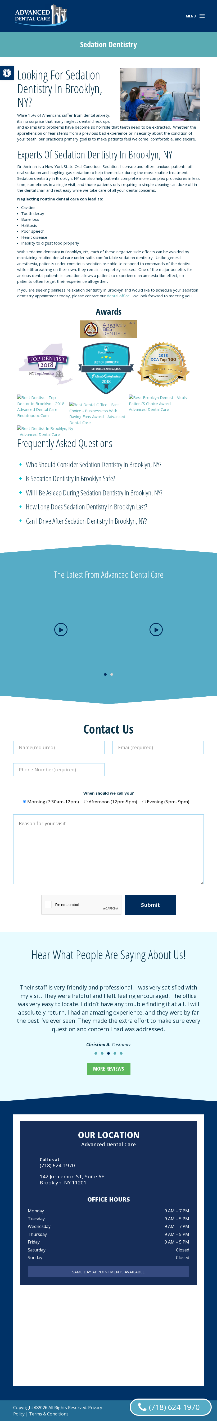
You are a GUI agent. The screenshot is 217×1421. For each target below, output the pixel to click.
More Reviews (108, 1068)
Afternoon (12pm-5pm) (113, 802)
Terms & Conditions (49, 1414)
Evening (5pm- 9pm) (168, 802)
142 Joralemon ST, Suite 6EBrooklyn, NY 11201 (72, 1179)
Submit (150, 904)
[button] (7, 73)
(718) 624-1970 (57, 1165)
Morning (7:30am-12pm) (53, 802)
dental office (118, 295)
